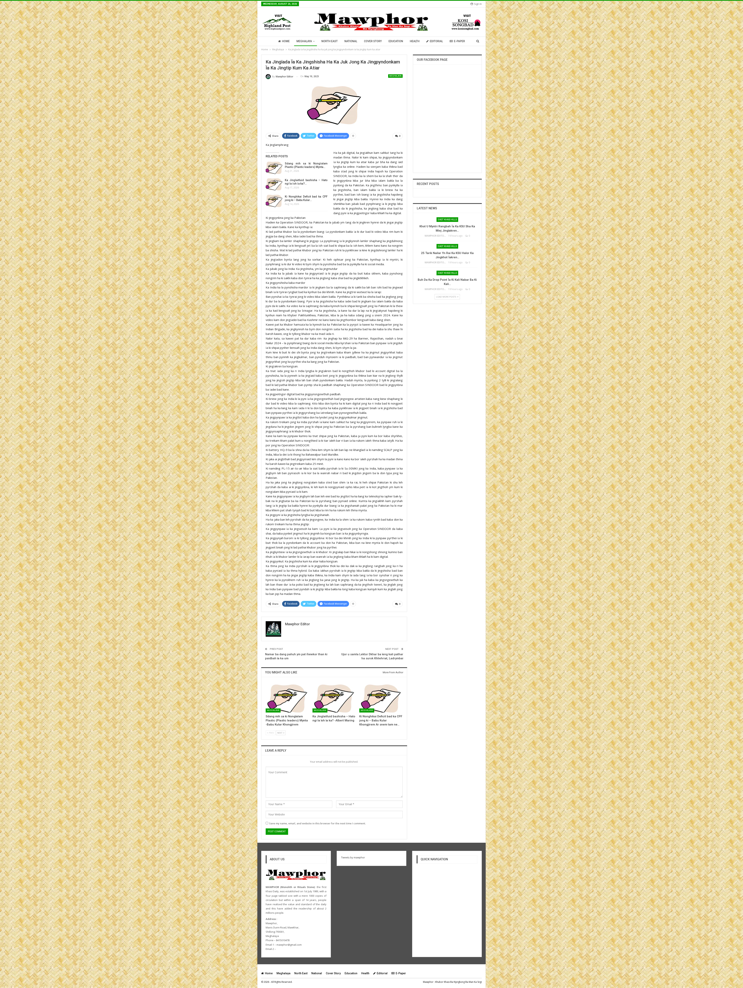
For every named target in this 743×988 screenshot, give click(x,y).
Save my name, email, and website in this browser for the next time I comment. (317, 823)
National (350, 41)
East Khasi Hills (447, 219)
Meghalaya (304, 41)
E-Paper (459, 41)
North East (329, 41)
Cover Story (373, 41)
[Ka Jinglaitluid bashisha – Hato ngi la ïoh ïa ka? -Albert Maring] (274, 184)
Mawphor (428, 982)
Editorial (436, 41)
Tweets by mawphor (353, 857)
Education (396, 41)
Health (414, 41)
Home (286, 41)
